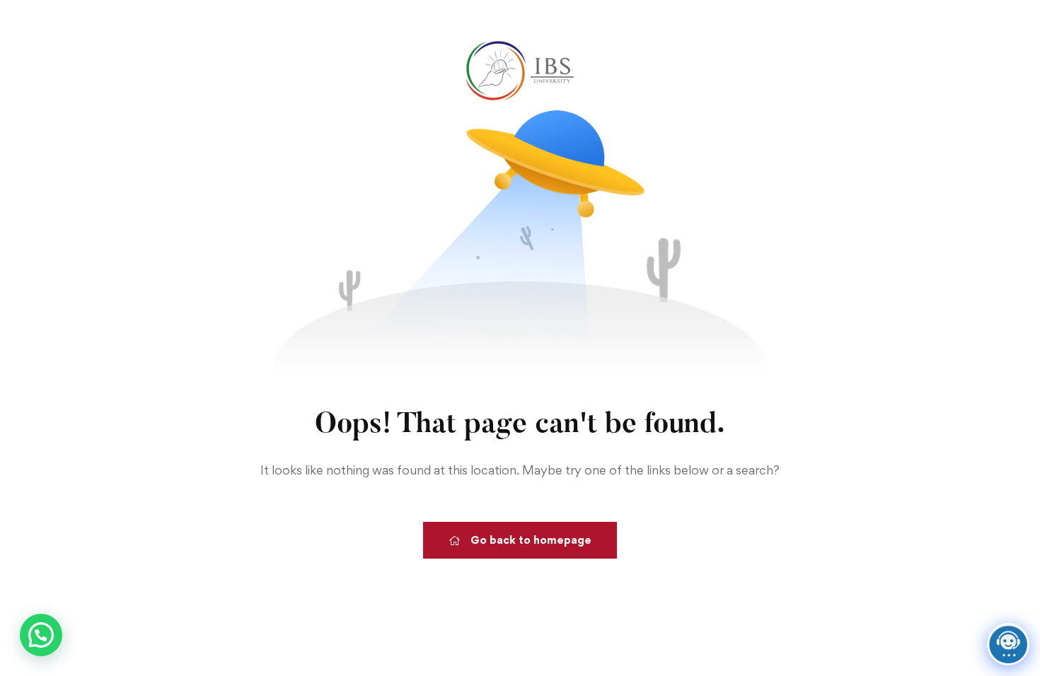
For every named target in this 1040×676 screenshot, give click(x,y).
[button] (41, 635)
